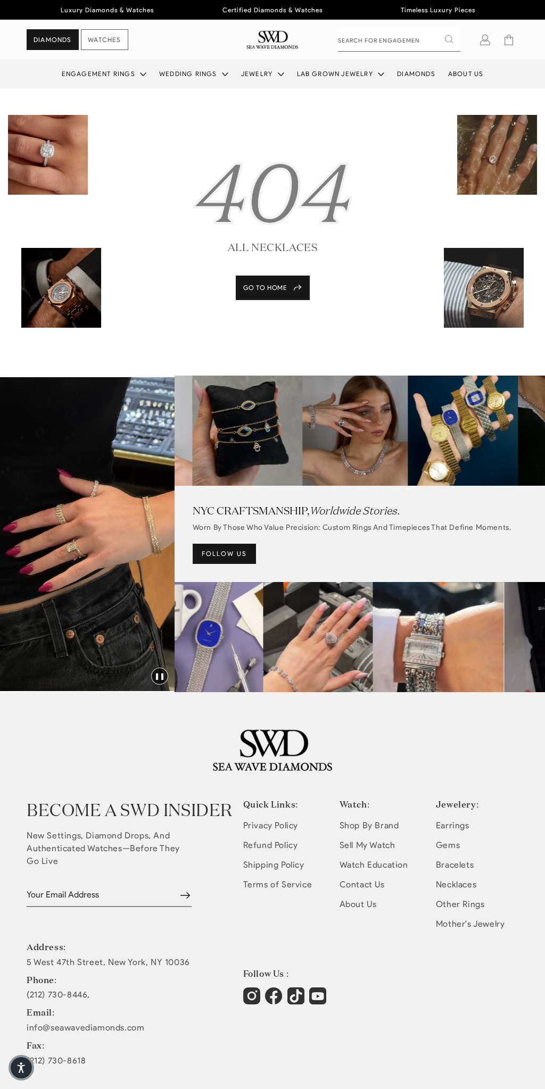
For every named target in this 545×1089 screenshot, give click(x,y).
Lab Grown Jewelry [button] (336, 74)
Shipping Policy (273, 865)
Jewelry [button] (258, 74)
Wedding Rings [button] (189, 74)
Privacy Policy (270, 825)
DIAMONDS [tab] (53, 40)
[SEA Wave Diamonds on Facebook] (275, 1001)
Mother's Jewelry (470, 924)
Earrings (452, 825)
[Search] (448, 39)
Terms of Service (277, 884)
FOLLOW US (224, 554)
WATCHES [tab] (104, 40)
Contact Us (362, 884)
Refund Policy (270, 845)
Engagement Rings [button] (99, 74)
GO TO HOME (265, 288)
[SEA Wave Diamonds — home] (272, 39)
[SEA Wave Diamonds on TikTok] (319, 1001)
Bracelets (455, 865)
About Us (466, 74)
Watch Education (374, 865)
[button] (508, 40)
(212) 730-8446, (58, 995)
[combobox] (399, 40)
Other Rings (460, 904)
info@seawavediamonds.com (85, 1028)
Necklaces (456, 884)
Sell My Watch (367, 845)
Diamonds (416, 74)
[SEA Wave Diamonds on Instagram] (253, 1001)
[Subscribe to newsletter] (185, 895)
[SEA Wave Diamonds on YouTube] (297, 1001)
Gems (448, 845)
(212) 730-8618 (56, 1061)
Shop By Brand (369, 825)
